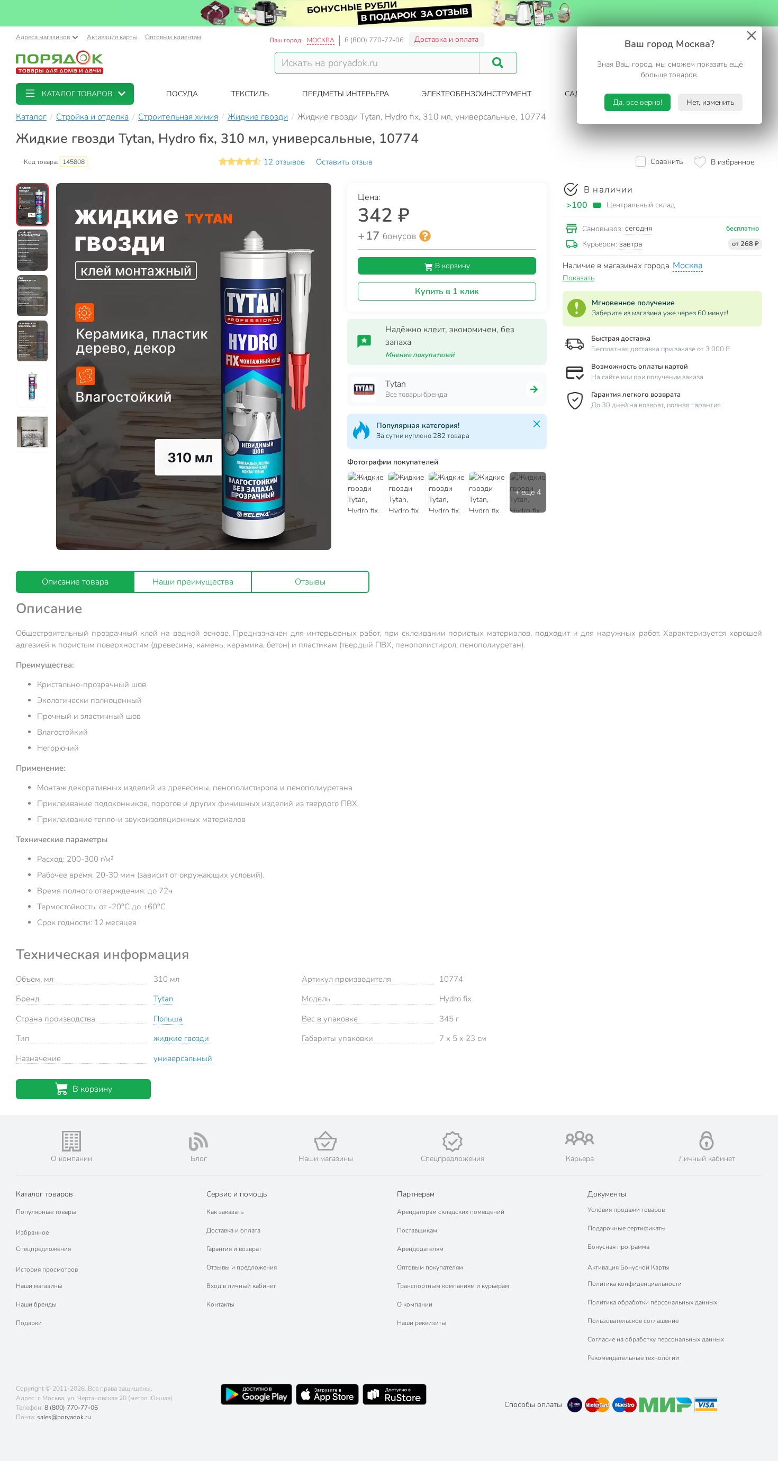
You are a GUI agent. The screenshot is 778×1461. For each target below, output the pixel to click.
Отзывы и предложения (241, 1267)
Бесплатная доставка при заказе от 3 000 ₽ (660, 349)
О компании (414, 1304)
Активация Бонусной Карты (628, 1267)
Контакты (220, 1304)
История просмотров (47, 1269)
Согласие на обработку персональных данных (655, 1339)
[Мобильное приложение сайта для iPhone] (327, 1394)
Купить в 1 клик (447, 291)
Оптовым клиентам (173, 37)
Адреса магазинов (43, 37)
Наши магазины (39, 1286)
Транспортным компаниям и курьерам (453, 1286)
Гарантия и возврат (233, 1249)
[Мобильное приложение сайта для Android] (256, 1394)
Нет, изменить (710, 102)
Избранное (32, 1232)
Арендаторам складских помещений (450, 1212)
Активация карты (112, 37)
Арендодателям (420, 1249)
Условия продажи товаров (626, 1210)
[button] (75, 94)
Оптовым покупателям (430, 1267)
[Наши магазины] (325, 1140)
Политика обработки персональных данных (652, 1302)
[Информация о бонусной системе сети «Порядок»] (425, 236)
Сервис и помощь (236, 1194)
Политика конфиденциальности (634, 1284)
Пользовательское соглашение (633, 1321)
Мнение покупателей (420, 355)
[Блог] (198, 1141)
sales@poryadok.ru (64, 1417)
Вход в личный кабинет (241, 1286)
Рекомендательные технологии (633, 1358)
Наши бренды (36, 1304)
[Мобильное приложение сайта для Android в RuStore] (394, 1394)
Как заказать (224, 1212)
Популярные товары (46, 1212)
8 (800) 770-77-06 (374, 40)
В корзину (451, 266)
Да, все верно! (637, 102)
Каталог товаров (44, 1194)
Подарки (29, 1323)
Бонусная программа (618, 1247)
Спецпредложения (43, 1249)
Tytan (163, 998)
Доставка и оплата (446, 39)
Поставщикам (417, 1230)
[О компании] (71, 1141)
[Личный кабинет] (706, 1140)
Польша (168, 1018)
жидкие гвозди (181, 1038)
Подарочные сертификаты (626, 1228)
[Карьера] (579, 1138)
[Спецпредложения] (452, 1141)
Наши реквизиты (421, 1323)
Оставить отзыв (344, 162)
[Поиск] (498, 63)
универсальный (182, 1058)
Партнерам (416, 1194)
